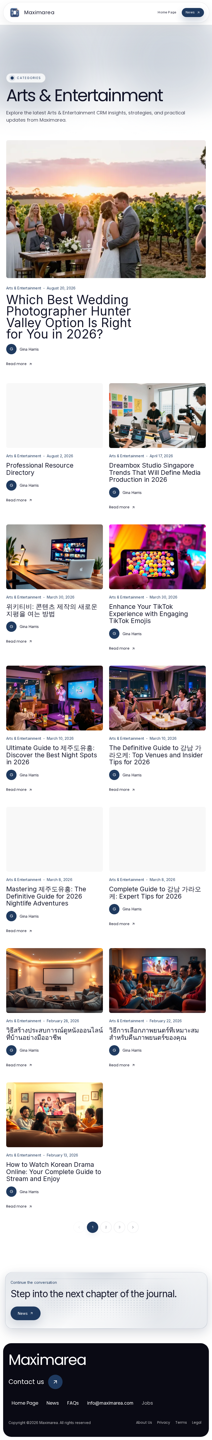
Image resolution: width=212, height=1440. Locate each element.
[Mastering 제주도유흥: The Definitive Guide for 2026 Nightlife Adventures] (54, 839)
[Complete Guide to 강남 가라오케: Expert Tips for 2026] (157, 839)
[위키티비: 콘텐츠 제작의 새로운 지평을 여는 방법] (54, 556)
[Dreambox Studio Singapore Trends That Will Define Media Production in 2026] (157, 415)
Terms (181, 1422)
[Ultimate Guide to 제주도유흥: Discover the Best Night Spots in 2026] (54, 698)
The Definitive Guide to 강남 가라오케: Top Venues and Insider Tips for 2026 (156, 755)
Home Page (25, 1403)
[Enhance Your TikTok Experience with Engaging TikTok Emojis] (157, 556)
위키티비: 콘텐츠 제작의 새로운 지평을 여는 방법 (51, 610)
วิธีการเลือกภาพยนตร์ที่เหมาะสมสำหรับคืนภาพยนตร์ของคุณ (154, 1033)
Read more (16, 363)
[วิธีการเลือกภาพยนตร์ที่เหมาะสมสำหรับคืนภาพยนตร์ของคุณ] (157, 980)
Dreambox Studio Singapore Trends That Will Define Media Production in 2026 (155, 472)
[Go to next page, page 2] (133, 1227)
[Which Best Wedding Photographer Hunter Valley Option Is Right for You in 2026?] (106, 209)
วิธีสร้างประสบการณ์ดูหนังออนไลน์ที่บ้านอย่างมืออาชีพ (54, 1033)
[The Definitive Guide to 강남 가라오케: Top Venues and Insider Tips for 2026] (157, 698)
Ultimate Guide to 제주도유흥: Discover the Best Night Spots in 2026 (51, 755)
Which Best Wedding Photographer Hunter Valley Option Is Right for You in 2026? (68, 317)
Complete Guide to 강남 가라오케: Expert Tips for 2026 (155, 892)
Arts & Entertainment (23, 288)
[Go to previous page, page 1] (79, 1227)
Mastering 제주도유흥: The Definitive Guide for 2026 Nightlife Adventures (46, 896)
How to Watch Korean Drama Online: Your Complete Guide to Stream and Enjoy (53, 1172)
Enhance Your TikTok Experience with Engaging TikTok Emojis (148, 614)
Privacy (163, 1422)
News (23, 1313)
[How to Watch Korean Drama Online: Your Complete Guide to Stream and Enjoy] (54, 1114)
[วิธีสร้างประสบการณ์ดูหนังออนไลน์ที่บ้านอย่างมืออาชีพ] (54, 980)
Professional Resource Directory (39, 468)
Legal (196, 1422)
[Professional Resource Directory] (54, 415)
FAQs (73, 1403)
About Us (144, 1422)
